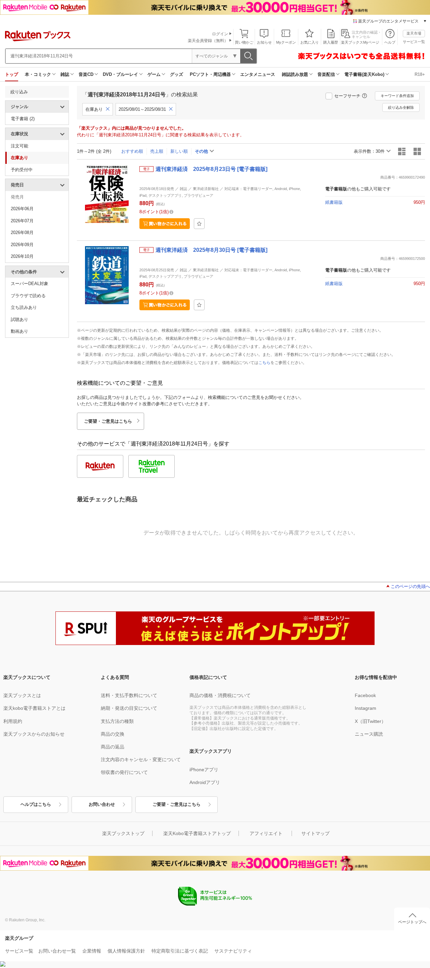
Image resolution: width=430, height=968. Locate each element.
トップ (11, 74)
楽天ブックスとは (22, 695)
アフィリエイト (266, 833)
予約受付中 (22, 169)
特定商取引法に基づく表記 (180, 951)
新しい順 (179, 151)
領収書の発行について (124, 772)
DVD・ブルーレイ (120, 74)
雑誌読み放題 (295, 74)
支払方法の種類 (117, 721)
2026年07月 (22, 220)
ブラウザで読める (28, 295)
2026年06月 (22, 208)
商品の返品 (112, 746)
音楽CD (86, 74)
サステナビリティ (233, 951)
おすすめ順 (132, 151)
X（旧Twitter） (370, 721)
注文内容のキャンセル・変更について (141, 759)
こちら (264, 362)
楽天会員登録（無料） (208, 41)
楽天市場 (413, 33)
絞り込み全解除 (401, 107)
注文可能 (19, 145)
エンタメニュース (257, 74)
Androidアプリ (204, 782)
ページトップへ (412, 922)
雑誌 (64, 74)
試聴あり (19, 319)
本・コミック (38, 74)
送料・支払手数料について (129, 695)
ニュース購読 (369, 734)
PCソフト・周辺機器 (210, 74)
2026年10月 (22, 256)
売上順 (156, 151)
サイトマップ (315, 833)
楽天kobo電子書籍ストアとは (34, 708)
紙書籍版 (334, 202)
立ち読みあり (24, 307)
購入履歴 (330, 42)
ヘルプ (389, 42)
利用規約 (12, 721)
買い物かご (244, 42)
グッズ (176, 74)
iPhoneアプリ (203, 769)
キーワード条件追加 (397, 96)
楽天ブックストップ (123, 833)
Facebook (365, 695)
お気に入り (309, 42)
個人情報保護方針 (126, 951)
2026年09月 (22, 244)
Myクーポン (286, 42)
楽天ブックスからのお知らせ (33, 734)
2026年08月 (22, 232)
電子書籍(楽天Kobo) (364, 74)
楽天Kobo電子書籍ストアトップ (197, 833)
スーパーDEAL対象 (29, 283)
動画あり (19, 331)
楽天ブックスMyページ (360, 42)
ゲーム (154, 74)
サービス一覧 (414, 42)
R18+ (420, 74)
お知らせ (264, 42)
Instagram (365, 708)
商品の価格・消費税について (220, 695)
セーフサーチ (347, 95)
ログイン (220, 34)
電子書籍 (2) (23, 118)
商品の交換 (112, 734)
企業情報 (91, 951)
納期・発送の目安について (129, 708)
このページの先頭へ (410, 586)
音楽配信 (326, 74)
